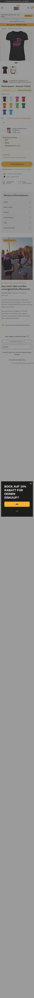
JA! (17, 504)
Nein (17, 511)
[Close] (31, 483)
